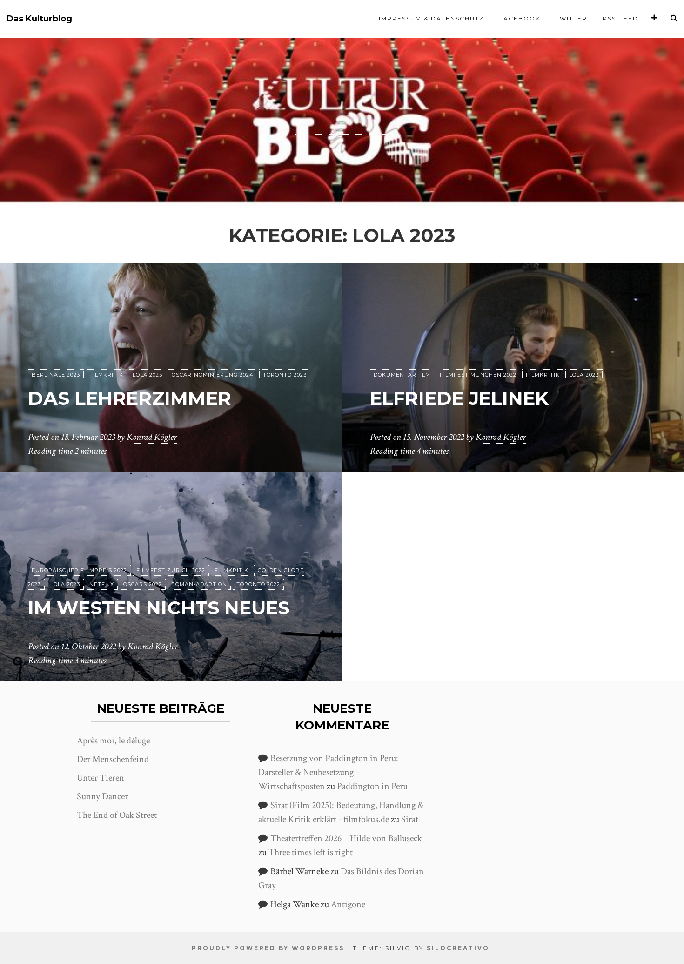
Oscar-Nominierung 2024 (213, 374)
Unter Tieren (100, 778)
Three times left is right (310, 852)
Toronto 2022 (258, 584)
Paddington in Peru (372, 786)
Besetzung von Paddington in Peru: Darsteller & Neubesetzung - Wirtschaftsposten (328, 772)
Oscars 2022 (142, 584)
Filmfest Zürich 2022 (170, 570)
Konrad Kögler (152, 437)
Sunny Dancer (102, 796)
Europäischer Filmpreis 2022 (79, 570)
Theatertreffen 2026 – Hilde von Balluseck (346, 838)
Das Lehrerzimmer (129, 398)
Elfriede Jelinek (459, 398)
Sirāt (409, 819)
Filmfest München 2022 (478, 374)
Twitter (571, 18)
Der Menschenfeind (113, 759)
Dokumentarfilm (402, 374)
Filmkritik (106, 374)
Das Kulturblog (39, 19)
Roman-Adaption (199, 584)
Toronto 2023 (285, 374)
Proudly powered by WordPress (268, 947)
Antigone (348, 904)
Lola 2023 (147, 374)
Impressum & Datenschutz (431, 18)
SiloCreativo (458, 947)
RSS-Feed (620, 18)
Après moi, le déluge (113, 741)
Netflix (101, 584)
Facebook (519, 18)
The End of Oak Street (117, 815)
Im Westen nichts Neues (158, 607)
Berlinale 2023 (56, 374)
